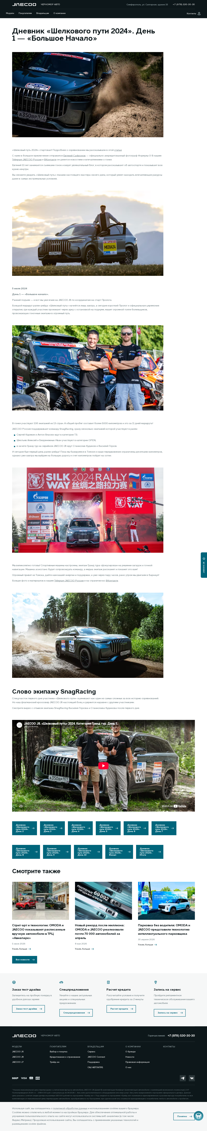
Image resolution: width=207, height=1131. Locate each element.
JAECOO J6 (18, 1052)
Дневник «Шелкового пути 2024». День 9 (53, 852)
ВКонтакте (50, 160)
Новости (129, 1057)
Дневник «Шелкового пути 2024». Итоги (146, 852)
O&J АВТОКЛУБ (95, 1067)
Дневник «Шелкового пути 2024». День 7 (162, 828)
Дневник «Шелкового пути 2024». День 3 (50, 828)
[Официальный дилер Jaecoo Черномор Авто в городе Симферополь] (24, 4)
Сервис (91, 1052)
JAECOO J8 (18, 1057)
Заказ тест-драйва (26, 1009)
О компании (59, 13)
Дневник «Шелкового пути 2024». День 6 (134, 828)
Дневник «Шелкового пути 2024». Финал (116, 852)
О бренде (130, 1052)
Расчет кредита (119, 1009)
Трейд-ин (54, 1062)
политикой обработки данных (70, 1108)
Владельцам (42, 13)
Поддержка (94, 1062)
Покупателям (25, 13)
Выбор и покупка (58, 1052)
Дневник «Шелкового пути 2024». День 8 (22, 852)
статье (118, 150)
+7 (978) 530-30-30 (181, 1035)
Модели (10, 13)
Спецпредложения (74, 1013)
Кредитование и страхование (65, 1057)
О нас (128, 1067)
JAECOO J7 (18, 1062)
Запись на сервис (168, 1013)
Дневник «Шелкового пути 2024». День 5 (106, 828)
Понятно (182, 1116)
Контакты (169, 1047)
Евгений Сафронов (74, 156)
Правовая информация (137, 1062)
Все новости (23, 960)
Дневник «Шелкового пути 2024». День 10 (84, 852)
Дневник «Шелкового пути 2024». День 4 (78, 828)
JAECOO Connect (96, 1057)
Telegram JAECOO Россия (27, 160)
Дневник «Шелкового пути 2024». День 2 (22, 828)
